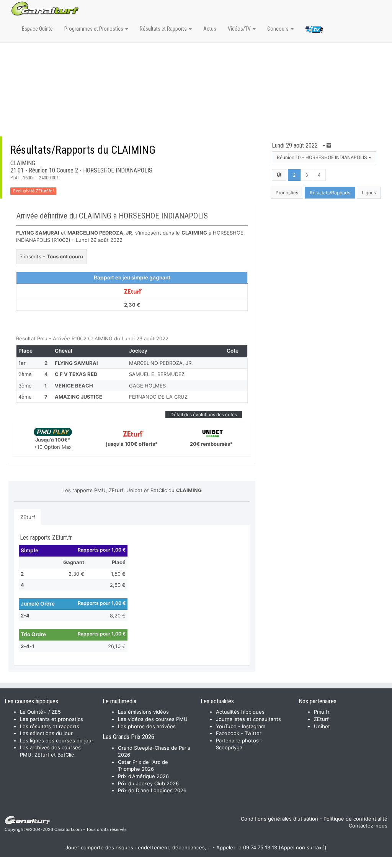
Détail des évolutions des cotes (203, 414)
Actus (209, 29)
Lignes (369, 192)
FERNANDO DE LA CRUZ (158, 397)
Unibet (322, 726)
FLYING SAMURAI (76, 363)
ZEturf (27, 517)
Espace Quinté (37, 29)
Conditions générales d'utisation (279, 819)
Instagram (253, 726)
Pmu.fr (322, 712)
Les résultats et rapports (49, 726)
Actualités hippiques (240, 712)
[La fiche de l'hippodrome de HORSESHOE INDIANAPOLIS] (279, 175)
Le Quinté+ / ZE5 (40, 712)
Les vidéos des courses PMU (153, 719)
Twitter (253, 733)
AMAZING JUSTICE (78, 397)
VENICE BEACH (74, 386)
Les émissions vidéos (143, 712)
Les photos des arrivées (147, 726)
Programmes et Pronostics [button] (94, 29)
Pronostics (287, 192)
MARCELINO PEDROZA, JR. (161, 363)
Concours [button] (278, 29)
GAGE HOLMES (147, 386)
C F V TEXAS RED (76, 374)
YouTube (226, 726)
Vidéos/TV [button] (240, 29)
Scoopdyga (229, 747)
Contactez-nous (368, 826)
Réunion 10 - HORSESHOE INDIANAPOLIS (322, 157)
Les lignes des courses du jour (56, 740)
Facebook (227, 733)
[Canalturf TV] (314, 30)
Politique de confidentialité (355, 819)
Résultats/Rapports (330, 192)
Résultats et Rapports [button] (164, 29)
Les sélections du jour (46, 733)
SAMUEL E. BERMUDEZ (157, 374)
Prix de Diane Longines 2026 (152, 790)
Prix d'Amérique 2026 (143, 776)
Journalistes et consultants (248, 719)
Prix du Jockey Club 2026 (148, 783)
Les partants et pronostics (51, 719)
